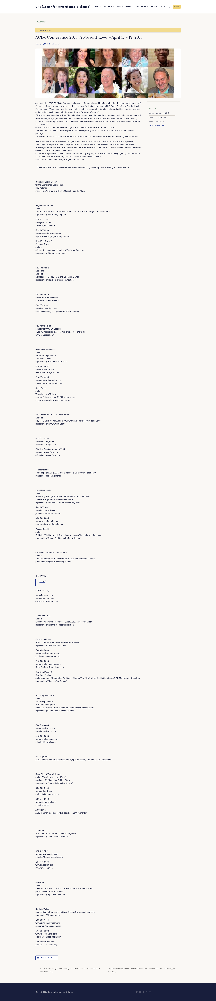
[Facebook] (137, 992)
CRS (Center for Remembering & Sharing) (62, 7)
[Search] (169, 7)
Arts (119, 7)
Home (42, 580)
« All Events (41, 22)
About (96, 7)
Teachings (108, 7)
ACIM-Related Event (156, 125)
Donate (176, 7)
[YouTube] (143, 992)
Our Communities (142, 7)
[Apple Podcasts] (150, 992)
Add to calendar (47, 958)
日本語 (163, 7)
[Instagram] (140, 992)
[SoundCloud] (147, 992)
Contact (154, 7)
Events (128, 7)
